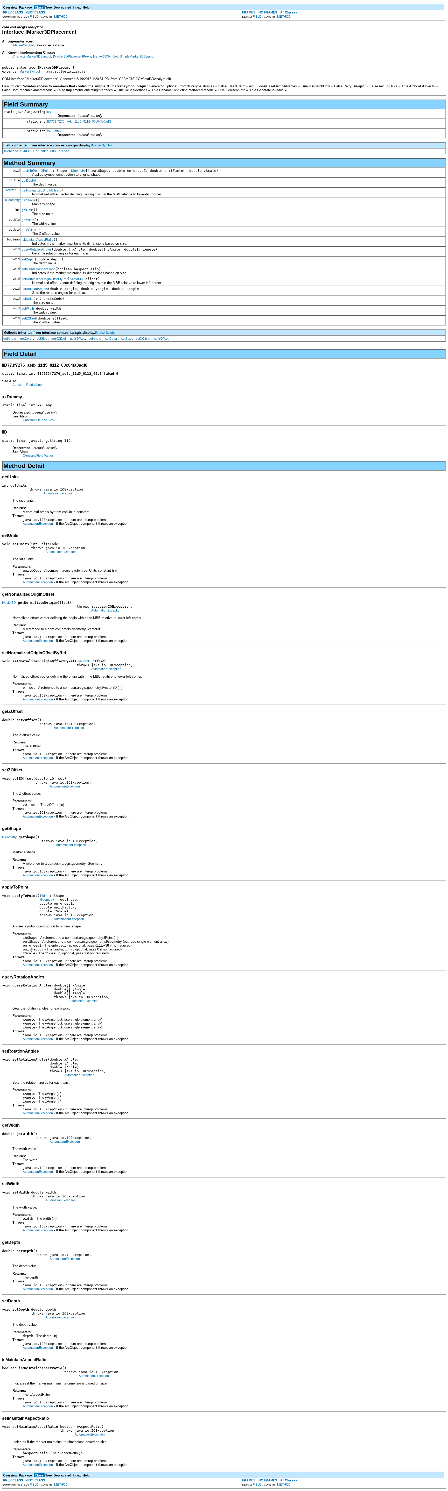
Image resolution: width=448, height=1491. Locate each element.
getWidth (28, 220)
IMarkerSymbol (23, 45)
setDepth (28, 259)
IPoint (46, 171)
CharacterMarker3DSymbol (31, 56)
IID (49, 112)
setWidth (28, 308)
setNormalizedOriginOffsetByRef (44, 279)
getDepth (28, 180)
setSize (126, 338)
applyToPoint (31, 171)
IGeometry (78, 171)
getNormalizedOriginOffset (40, 190)
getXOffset (58, 338)
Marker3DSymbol (105, 56)
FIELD (34, 16)
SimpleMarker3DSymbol (137, 56)
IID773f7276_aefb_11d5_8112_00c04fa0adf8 (79, 121)
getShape (29, 200)
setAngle (95, 338)
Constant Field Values (27, 385)
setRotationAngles (35, 289)
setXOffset (143, 338)
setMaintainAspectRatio (38, 269)
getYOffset (77, 338)
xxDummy (54, 131)
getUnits (27, 210)
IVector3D (13, 190)
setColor (111, 338)
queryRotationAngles (37, 249)
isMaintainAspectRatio (37, 240)
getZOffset (29, 230)
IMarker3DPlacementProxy (72, 56)
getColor (26, 338)
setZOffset (29, 318)
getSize (42, 338)
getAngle (9, 338)
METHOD (61, 16)
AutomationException (59, 493)
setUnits (27, 299)
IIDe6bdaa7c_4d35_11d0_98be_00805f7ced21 (37, 151)
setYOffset (161, 338)
